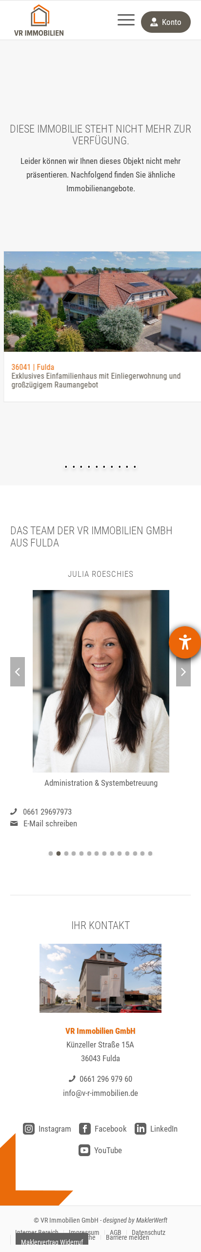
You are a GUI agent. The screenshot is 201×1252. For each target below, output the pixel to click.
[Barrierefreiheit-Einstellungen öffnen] (185, 642)
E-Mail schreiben (139, 823)
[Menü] (121, 20)
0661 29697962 (136, 812)
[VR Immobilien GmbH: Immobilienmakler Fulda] (39, 20)
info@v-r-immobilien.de (100, 1093)
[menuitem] (121, 20)
